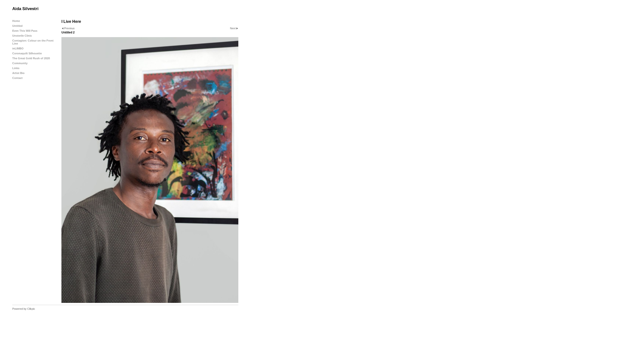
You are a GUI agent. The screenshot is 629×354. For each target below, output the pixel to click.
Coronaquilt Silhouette (27, 53)
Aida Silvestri (25, 8)
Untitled (17, 25)
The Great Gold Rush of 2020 (31, 58)
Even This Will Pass (24, 30)
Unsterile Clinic (22, 35)
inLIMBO (18, 48)
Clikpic (31, 308)
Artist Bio (18, 73)
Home (16, 20)
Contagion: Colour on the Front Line (33, 42)
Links (15, 68)
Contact (17, 77)
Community (20, 63)
